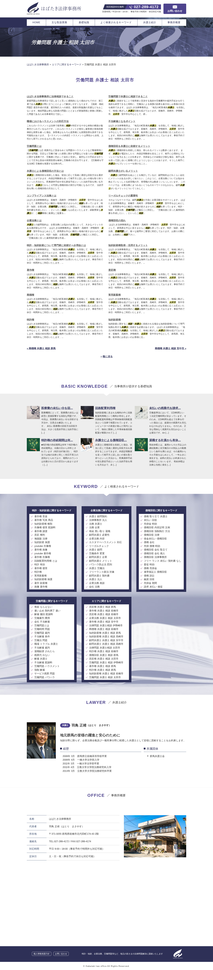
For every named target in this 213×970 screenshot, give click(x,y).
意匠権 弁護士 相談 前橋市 (103, 614)
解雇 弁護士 (40, 658)
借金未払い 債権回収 (155, 538)
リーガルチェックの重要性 (123, 195)
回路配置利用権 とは (45, 560)
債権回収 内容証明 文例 (157, 527)
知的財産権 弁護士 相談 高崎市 (106, 636)
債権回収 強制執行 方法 (157, 531)
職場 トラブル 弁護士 (46, 644)
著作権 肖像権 (42, 557)
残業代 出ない (42, 655)
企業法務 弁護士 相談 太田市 (105, 618)
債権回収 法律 (151, 535)
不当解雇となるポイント (121, 121)
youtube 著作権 (42, 553)
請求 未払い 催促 (153, 586)
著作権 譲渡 (40, 531)
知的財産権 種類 (43, 523)
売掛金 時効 (150, 523)
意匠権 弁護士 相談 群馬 (102, 607)
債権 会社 (149, 542)
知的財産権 (114, 319)
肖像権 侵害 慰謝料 (44, 527)
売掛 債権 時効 (152, 546)
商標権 (30, 294)
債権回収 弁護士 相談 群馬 (103, 655)
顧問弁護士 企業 (98, 557)
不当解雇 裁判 (42, 647)
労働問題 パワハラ (44, 677)
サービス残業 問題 (44, 673)
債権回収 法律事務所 (155, 557)
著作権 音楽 (40, 516)
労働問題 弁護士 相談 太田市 (105, 677)
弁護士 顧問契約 (98, 516)
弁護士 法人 (95, 579)
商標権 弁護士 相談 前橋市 (103, 629)
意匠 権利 (39, 535)
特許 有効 (39, 564)
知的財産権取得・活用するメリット (128, 245)
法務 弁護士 (95, 523)
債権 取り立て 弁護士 (156, 516)
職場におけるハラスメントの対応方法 (48, 121)
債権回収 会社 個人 (154, 553)
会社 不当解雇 (42, 621)
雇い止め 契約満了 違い (47, 610)
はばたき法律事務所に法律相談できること (50, 96)
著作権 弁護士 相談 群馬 (102, 666)
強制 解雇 (39, 670)
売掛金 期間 (150, 583)
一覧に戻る (106, 356)
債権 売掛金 (150, 568)
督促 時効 (149, 564)
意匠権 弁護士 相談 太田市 (103, 658)
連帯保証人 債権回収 (155, 572)
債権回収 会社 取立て (156, 549)
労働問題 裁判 (42, 633)
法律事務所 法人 (98, 520)
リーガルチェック (99, 546)
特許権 (30, 319)
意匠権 (112, 270)
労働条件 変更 (97, 553)
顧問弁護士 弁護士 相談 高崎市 (106, 644)
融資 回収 (149, 579)
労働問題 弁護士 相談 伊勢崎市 (106, 662)
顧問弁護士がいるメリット (123, 171)
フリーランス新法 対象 (101, 572)
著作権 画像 (40, 549)
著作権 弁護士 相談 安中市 (103, 621)
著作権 (30, 270)
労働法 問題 (40, 640)
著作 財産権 (40, 583)
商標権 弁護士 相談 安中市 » (170, 348)
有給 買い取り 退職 (99, 531)
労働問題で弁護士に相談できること (128, 96)
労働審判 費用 (42, 618)
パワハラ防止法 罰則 (100, 564)
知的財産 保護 (42, 542)
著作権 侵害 (40, 568)
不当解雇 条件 (42, 636)
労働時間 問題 (42, 629)
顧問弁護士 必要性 (99, 535)
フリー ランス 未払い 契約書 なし (162, 560)
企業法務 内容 (97, 538)
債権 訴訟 (149, 575)
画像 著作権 (40, 586)
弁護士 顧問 (95, 549)
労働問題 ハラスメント (47, 666)
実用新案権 (114, 294)
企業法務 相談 (97, 583)
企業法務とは (34, 220)
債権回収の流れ (117, 220)
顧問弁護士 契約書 (99, 575)
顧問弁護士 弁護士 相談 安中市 (106, 640)
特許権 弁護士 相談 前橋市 (103, 651)
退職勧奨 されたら (44, 651)
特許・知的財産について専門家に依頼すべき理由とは (56, 245)
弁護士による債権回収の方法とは (45, 171)
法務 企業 (94, 527)
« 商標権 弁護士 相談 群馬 (41, 348)
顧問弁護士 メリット (100, 560)
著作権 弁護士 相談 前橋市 (103, 610)
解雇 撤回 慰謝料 (43, 614)
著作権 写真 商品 (43, 520)
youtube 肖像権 (42, 546)
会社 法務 (94, 586)
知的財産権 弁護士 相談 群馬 (105, 633)
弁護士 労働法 (97, 568)
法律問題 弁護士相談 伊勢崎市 (106, 625)
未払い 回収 (150, 520)
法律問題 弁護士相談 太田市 (104, 647)
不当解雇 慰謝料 (43, 662)
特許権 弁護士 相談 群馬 (102, 670)
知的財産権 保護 (43, 579)
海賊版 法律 (40, 538)
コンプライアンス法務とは (41, 195)
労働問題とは (34, 146)
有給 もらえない (43, 607)
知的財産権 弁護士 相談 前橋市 (106, 673)
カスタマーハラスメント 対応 (105, 542)
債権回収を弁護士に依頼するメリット (129, 146)
